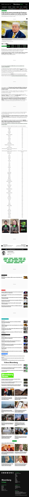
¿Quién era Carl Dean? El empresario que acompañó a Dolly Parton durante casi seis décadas (7, 453)
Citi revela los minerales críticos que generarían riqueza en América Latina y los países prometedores (11, 341)
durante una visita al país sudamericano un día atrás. (19, 75)
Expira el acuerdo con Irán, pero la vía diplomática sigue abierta (11, 364)
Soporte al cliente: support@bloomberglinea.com (20, 493)
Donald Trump (5, 259)
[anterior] (2, 245)
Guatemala (16, 482)
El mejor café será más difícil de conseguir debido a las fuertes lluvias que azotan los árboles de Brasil (11, 382)
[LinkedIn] (10, 254)
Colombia (21, 259)
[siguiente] (27, 245)
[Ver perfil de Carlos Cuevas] (4, 253)
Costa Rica (16, 480)
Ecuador (24, 259)
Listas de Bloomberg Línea (4, 490)
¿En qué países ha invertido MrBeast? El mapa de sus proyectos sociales (21, 452)
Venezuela (16, 476)
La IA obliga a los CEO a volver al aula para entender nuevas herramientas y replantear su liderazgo (21, 246)
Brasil (21, 262)
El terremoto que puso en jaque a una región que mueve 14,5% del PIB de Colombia (7, 424)
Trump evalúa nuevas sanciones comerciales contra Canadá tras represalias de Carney (6, 398)
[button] (26, 18)
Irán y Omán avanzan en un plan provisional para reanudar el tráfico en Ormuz (7, 411)
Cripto (2, 488)
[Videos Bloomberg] (14, 363)
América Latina (11, 258)
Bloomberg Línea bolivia (16, 262)
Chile (15, 477)
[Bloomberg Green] (14, 375)
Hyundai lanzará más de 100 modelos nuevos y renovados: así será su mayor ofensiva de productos (11, 345)
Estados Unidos (20, 258)
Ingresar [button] (27, 4)
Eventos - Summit (17, 491)
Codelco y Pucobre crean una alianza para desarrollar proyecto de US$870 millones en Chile (21, 398)
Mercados (2, 486)
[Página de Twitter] (3, 472)
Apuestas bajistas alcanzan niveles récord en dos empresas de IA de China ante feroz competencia (8, 246)
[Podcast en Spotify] (13, 472)
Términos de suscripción (18, 487)
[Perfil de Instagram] (7, 472)
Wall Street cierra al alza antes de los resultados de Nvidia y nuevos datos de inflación (21, 437)
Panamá (16, 479)
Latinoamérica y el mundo (18, 473)
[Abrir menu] (2, 4)
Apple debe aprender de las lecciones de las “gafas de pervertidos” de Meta (12, 358)
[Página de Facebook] (2, 472)
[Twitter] (9, 254)
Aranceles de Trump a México (15, 259)
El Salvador (16, 481)
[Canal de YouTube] (5, 472)
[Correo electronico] (8, 254)
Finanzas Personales (3, 489)
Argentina (16, 475)
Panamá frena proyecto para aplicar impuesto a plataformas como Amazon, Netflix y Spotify (21, 411)
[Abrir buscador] (3, 4)
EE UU (24, 258)
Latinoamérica (4, 10)
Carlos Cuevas (4, 41)
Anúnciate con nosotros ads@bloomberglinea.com (20, 492)
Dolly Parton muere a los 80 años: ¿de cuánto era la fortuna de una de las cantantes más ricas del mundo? (21, 464)
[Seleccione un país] (10, 4)
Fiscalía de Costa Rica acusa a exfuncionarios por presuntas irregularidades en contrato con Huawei (20, 424)
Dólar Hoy (2, 487)
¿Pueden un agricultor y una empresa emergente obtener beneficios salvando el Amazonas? (10, 379)
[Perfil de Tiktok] (11, 472)
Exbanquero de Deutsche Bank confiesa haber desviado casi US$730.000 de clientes (6, 437)
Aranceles (9, 259)
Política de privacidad (17, 486)
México (16, 474)
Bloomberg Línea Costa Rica (10, 262)
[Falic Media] (27, 5)
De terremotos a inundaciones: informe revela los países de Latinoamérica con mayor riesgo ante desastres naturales (11, 385)
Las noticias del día (6, 258)
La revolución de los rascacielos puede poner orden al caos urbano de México (13, 360)
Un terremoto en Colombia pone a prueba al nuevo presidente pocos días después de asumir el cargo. (11, 368)
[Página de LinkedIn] (9, 472)
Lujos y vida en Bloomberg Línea (7, 443)
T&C (15, 488)
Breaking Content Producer (10, 252)
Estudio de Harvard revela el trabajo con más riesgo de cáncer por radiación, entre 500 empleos (7, 464)
